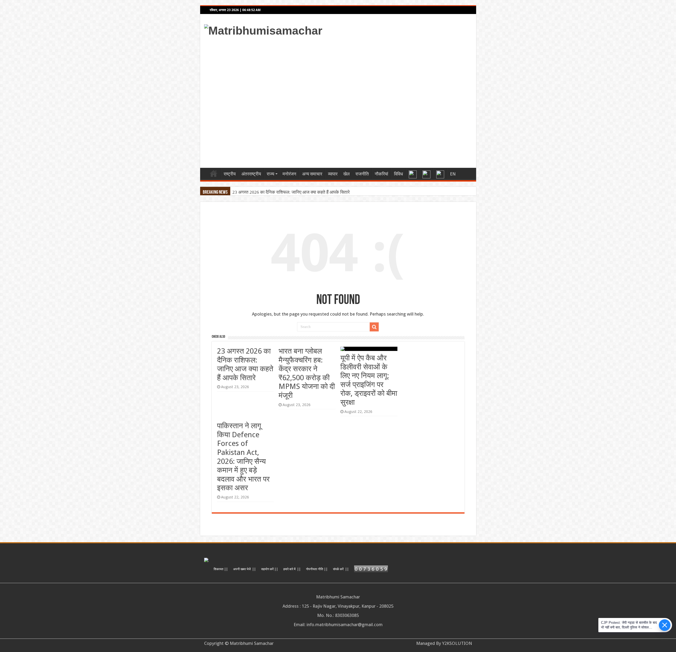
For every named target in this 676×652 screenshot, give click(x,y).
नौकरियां (381, 174)
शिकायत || (221, 569)
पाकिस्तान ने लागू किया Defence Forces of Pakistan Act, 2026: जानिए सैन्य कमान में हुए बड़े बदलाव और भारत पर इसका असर (243, 456)
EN (453, 174)
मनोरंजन (289, 174)
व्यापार (332, 174)
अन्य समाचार (312, 174)
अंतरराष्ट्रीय (251, 174)
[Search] (374, 326)
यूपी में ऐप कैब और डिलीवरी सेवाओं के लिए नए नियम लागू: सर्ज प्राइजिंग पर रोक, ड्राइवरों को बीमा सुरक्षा (368, 380)
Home (213, 173)
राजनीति (362, 174)
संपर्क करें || (341, 569)
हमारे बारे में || (292, 569)
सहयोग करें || (269, 569)
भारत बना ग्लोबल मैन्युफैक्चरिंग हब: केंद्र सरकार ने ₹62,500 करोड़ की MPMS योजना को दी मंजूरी (307, 373)
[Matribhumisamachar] (263, 29)
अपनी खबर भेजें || (244, 569)
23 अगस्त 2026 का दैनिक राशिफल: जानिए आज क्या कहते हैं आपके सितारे (291, 192)
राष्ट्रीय (230, 174)
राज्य (270, 174)
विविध (398, 174)
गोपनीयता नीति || (317, 569)
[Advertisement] (376, 100)
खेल (346, 174)
